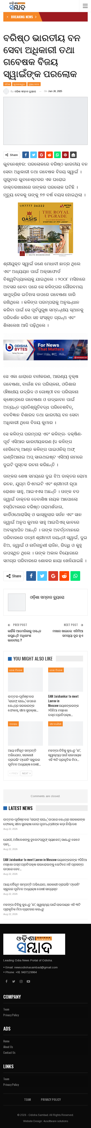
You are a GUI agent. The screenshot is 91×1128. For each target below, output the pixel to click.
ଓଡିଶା (7, 84)
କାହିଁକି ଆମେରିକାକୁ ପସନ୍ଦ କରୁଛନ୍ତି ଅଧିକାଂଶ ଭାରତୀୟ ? (24, 635)
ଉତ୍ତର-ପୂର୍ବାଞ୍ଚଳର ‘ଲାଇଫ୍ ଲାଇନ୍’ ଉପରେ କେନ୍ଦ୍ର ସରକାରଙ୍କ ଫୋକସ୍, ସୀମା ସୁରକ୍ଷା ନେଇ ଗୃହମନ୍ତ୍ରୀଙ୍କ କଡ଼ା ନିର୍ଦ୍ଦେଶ (44, 821)
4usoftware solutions (55, 1121)
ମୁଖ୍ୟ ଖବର (34, 84)
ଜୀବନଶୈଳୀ (55, 724)
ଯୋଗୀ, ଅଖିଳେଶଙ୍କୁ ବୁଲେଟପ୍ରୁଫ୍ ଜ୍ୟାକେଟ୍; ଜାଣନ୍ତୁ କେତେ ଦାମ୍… (41, 841)
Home (6, 1041)
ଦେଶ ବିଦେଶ (15, 670)
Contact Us (9, 1052)
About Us (8, 1047)
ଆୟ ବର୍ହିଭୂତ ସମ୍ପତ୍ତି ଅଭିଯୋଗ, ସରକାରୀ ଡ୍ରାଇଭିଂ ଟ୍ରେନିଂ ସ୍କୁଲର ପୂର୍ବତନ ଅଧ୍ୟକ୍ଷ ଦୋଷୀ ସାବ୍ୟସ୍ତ (41, 886)
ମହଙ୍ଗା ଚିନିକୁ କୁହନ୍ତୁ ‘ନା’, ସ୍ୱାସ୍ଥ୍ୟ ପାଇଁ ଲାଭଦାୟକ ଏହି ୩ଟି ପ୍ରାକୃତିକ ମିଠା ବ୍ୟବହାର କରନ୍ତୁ (41, 906)
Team (6, 1009)
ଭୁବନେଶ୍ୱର (19, 84)
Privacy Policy (11, 1015)
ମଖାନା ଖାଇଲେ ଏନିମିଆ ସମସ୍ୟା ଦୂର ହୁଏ (68, 633)
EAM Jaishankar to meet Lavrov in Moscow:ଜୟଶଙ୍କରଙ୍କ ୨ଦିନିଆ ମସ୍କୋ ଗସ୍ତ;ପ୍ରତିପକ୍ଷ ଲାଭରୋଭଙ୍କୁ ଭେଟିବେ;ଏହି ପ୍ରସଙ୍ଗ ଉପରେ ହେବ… (45, 864)
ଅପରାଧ (13, 724)
